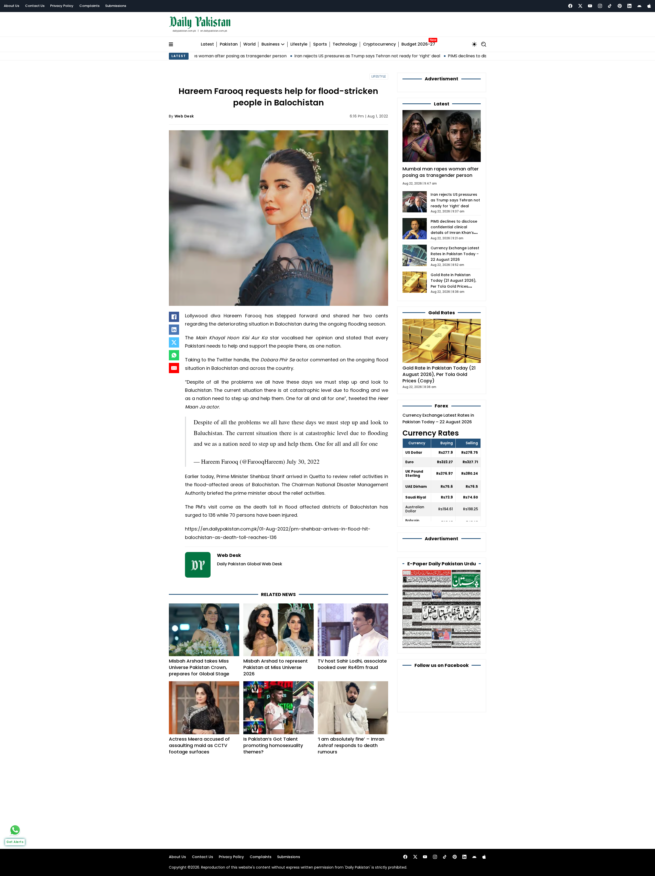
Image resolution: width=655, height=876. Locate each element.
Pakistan (229, 44)
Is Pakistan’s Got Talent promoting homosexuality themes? (273, 745)
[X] (174, 342)
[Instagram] (600, 6)
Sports (320, 44)
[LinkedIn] (174, 330)
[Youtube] (590, 6)
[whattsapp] (15, 830)
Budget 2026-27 (418, 44)
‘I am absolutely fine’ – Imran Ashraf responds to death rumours (351, 745)
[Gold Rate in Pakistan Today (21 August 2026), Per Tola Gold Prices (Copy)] (441, 340)
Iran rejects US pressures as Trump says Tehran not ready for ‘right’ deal (319, 56)
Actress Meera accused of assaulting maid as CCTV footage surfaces (199, 745)
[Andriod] (639, 6)
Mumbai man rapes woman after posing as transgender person (440, 172)
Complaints (89, 5)
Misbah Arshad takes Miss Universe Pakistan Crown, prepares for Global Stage (199, 667)
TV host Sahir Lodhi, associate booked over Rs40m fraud (352, 664)
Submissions (115, 5)
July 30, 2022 (303, 461)
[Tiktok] (610, 6)
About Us (11, 5)
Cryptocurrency (379, 44)
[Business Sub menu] (283, 44)
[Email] (174, 368)
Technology (345, 44)
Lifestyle (298, 44)
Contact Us (35, 5)
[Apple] (649, 6)
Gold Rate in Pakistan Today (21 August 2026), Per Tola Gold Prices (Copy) (439, 374)
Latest (207, 44)
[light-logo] (201, 24)
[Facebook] (570, 6)
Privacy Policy (61, 5)
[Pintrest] (620, 6)
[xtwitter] (580, 6)
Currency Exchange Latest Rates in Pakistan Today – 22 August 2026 (455, 253)
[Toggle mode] (474, 44)
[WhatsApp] (174, 355)
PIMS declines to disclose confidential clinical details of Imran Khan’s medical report (483, 56)
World (249, 44)
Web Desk (184, 116)
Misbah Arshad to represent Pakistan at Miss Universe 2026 (275, 667)
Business (270, 44)
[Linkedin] (629, 6)
